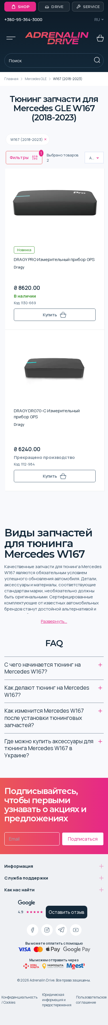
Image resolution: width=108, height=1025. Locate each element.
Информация (18, 866)
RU (97, 19)
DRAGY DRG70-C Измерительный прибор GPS (47, 414)
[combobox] (89, 157)
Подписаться (83, 839)
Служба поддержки (26, 878)
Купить (50, 315)
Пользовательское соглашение (91, 1000)
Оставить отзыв (66, 912)
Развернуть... (54, 621)
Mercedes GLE (36, 78)
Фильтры (26, 156)
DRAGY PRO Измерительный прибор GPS (54, 259)
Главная (11, 78)
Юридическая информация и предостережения (56, 999)
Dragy (19, 267)
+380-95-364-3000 (23, 19)
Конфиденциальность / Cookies (19, 1000)
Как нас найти (19, 890)
